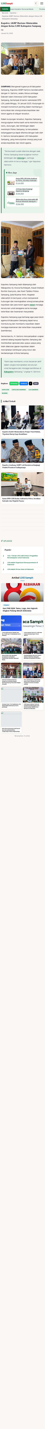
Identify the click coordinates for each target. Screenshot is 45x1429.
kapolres (13, 13)
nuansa (5, 393)
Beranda (5, 13)
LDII (7, 3)
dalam (32, 305)
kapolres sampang (19, 389)
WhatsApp (14, 383)
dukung (20, 158)
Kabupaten (9, 372)
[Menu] (42, 3)
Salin (36, 383)
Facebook (24, 383)
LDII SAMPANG (33, 389)
